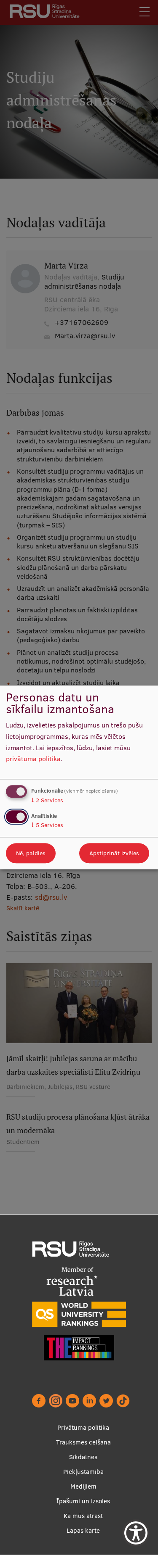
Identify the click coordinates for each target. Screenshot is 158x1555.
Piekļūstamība (83, 1471)
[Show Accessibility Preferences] (136, 1533)
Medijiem (83, 1486)
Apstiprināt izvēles (114, 853)
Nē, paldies (31, 853)
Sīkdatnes (83, 1456)
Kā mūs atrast (83, 1515)
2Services (47, 800)
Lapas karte (83, 1530)
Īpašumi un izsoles (83, 1501)
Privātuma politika (83, 1427)
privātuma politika (33, 759)
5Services (47, 825)
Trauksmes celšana (83, 1442)
